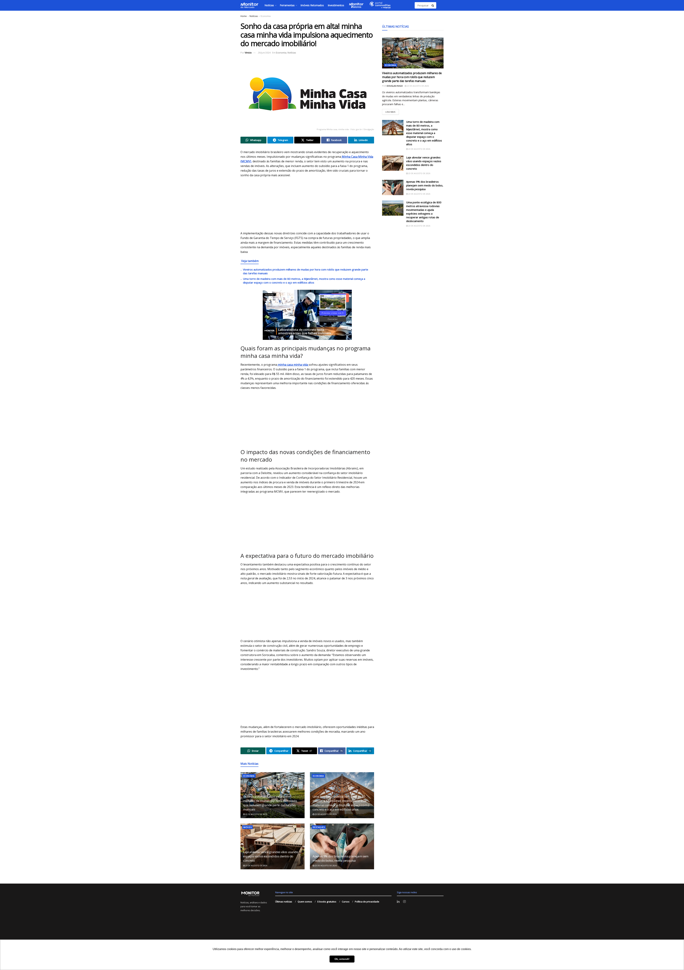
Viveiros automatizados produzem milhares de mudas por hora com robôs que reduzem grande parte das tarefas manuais (270, 802)
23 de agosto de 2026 (256, 814)
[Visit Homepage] (249, 5)
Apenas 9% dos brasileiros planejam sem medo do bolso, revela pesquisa (340, 858)
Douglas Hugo (395, 85)
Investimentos (336, 5)
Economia (266, 16)
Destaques (319, 827)
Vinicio (248, 52)
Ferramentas (287, 5)
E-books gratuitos (326, 901)
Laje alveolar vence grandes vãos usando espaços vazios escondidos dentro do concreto (270, 856)
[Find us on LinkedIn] (398, 902)
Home (243, 16)
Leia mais (392, 111)
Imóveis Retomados (312, 5)
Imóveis (247, 827)
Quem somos (305, 901)
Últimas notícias (283, 901)
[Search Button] (433, 5)
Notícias (269, 5)
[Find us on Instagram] (404, 902)
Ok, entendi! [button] (342, 959)
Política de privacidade (367, 901)
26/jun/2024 (264, 52)
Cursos (345, 901)
